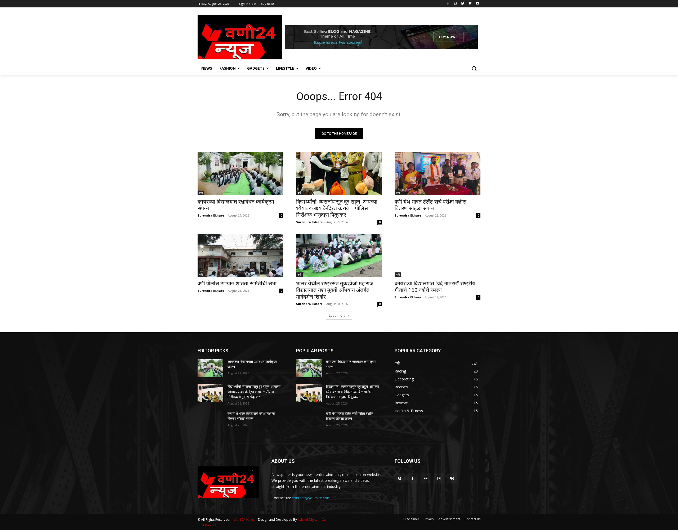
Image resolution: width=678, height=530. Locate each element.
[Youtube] (477, 4)
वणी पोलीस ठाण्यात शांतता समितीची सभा (237, 283)
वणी (201, 193)
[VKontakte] (452, 478)
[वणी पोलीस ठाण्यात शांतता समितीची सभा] (240, 255)
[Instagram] (455, 4)
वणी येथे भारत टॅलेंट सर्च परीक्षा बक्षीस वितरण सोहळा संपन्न (430, 205)
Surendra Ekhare (211, 215)
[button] (474, 68)
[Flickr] (426, 478)
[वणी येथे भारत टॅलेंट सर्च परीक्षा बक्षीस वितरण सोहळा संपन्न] (437, 173)
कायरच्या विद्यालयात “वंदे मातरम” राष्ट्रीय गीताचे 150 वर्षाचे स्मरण (435, 286)
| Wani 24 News (243, 519)
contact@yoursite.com (311, 497)
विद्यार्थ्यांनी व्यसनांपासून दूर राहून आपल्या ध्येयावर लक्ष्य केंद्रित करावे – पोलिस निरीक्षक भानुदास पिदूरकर (336, 208)
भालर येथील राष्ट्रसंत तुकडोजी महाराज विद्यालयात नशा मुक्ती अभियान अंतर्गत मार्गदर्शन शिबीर (334, 290)
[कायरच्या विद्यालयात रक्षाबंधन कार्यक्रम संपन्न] (240, 173)
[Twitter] (463, 4)
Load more (337, 315)
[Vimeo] (470, 4)
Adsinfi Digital (308, 519)
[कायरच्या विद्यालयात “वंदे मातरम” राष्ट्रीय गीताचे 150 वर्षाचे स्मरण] (437, 255)
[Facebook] (448, 4)
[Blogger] (400, 478)
